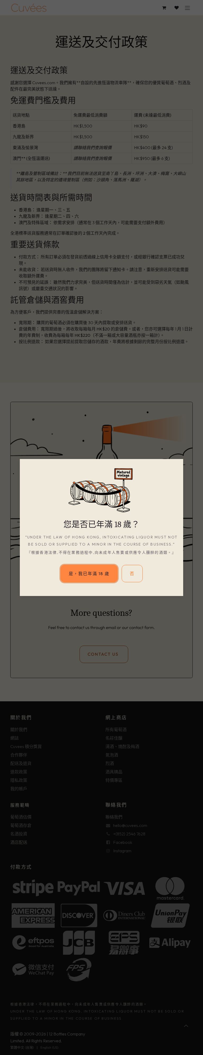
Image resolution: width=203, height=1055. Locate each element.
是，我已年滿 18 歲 (89, 573)
